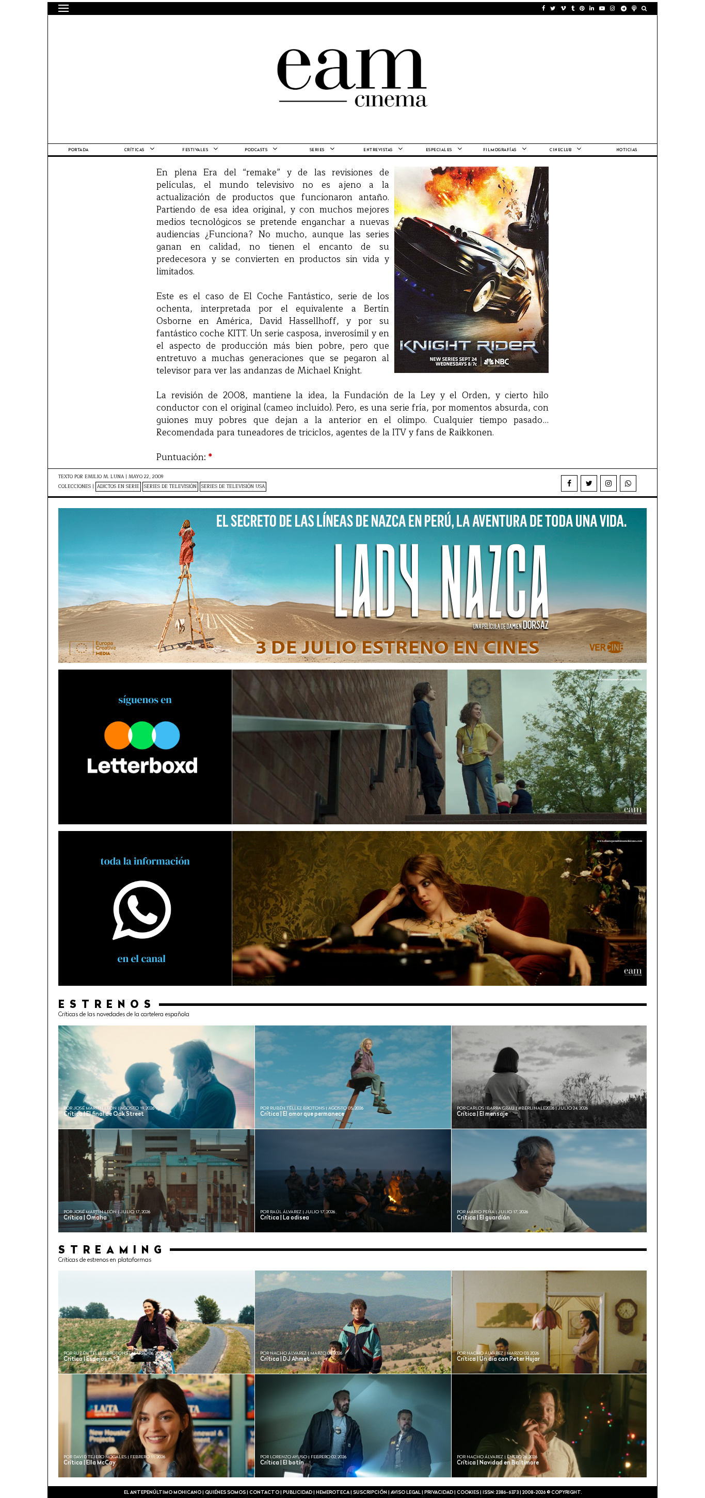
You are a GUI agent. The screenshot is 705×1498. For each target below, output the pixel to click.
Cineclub (560, 150)
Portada (78, 150)
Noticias (626, 150)
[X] (589, 483)
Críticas (134, 150)
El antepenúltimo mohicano (189, 28)
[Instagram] (608, 483)
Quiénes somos (225, 1492)
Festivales (195, 150)
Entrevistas (378, 150)
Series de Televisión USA (233, 487)
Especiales (439, 150)
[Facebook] (569, 483)
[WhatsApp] (628, 483)
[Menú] (63, 8)
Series (317, 150)
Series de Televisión (170, 487)
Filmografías (500, 150)
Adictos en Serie (118, 487)
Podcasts (256, 150)
